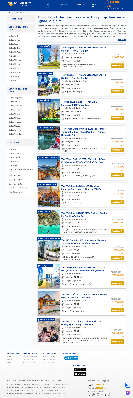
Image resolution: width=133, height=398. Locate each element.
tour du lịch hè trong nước (63, 36)
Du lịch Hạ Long (14, 40)
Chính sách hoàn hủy (49, 363)
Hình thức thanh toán (49, 359)
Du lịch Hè (12, 149)
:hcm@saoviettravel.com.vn (55, 387)
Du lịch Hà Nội (14, 36)
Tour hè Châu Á (14, 157)
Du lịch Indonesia (15, 122)
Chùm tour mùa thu (16, 184)
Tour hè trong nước (16, 153)
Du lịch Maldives (15, 118)
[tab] (21, 18)
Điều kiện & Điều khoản (30, 356)
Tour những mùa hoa (16, 192)
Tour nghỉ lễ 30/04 (15, 176)
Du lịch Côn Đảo (14, 64)
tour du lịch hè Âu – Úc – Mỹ (85, 36)
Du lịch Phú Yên (14, 68)
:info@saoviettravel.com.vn (57, 393)
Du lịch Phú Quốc (15, 60)
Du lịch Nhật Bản (15, 126)
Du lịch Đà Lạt (14, 56)
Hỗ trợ (9, 363)
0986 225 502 (101, 388)
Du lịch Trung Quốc (16, 134)
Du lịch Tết (13, 165)
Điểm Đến (48, 5)
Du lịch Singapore (15, 110)
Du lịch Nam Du (14, 80)
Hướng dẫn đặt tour (49, 356)
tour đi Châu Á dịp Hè (64, 34)
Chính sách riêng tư (28, 359)
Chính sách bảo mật (29, 363)
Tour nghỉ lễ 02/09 (15, 180)
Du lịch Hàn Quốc (15, 130)
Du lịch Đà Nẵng (14, 48)
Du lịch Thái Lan (14, 102)
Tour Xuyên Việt (63, 5)
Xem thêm (122, 40)
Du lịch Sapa (13, 44)
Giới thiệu (10, 356)
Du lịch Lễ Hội (14, 161)
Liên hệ (9, 359)
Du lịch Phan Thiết (15, 72)
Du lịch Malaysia (14, 114)
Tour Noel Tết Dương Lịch (18, 188)
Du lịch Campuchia (15, 98)
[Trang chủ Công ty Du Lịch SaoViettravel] (23, 3)
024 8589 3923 (100, 385)
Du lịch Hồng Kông (15, 106)
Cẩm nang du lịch (96, 5)
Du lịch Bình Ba (14, 76)
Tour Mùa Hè (80, 5)
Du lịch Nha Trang (15, 52)
